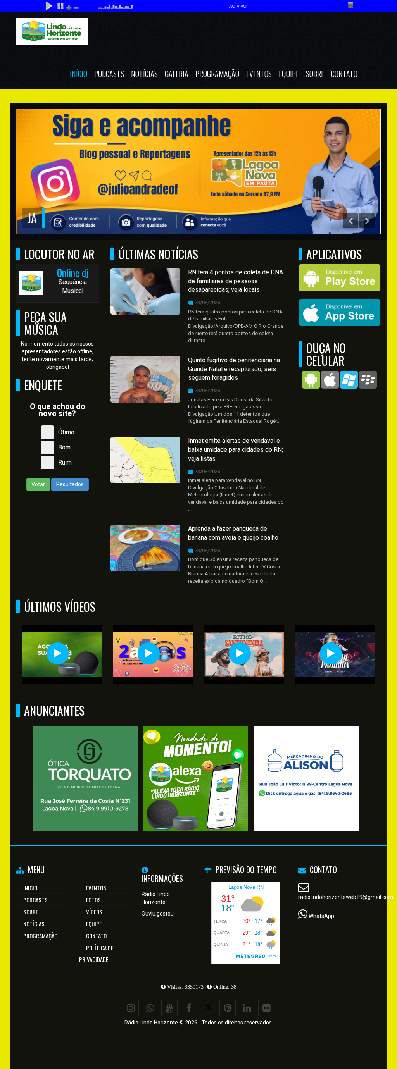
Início (78, 73)
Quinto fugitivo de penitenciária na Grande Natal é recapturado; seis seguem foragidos (234, 369)
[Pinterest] (227, 1008)
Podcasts (109, 73)
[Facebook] (189, 1008)
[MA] (306, 764)
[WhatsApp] (150, 1008)
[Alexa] (196, 764)
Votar (38, 484)
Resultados (70, 484)
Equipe (289, 73)
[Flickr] (266, 1008)
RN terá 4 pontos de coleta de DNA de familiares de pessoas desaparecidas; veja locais (235, 281)
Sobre (315, 73)
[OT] (85, 764)
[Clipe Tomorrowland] (58, 653)
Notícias (144, 73)
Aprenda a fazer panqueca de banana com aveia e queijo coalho (233, 533)
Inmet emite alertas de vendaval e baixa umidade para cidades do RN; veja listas (235, 449)
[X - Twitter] (208, 1008)
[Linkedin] (247, 1008)
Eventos (259, 73)
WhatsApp (321, 916)
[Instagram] (131, 1008)
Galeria (176, 73)
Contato (344, 73)
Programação (217, 73)
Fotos (93, 899)
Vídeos (94, 911)
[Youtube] (169, 1008)
